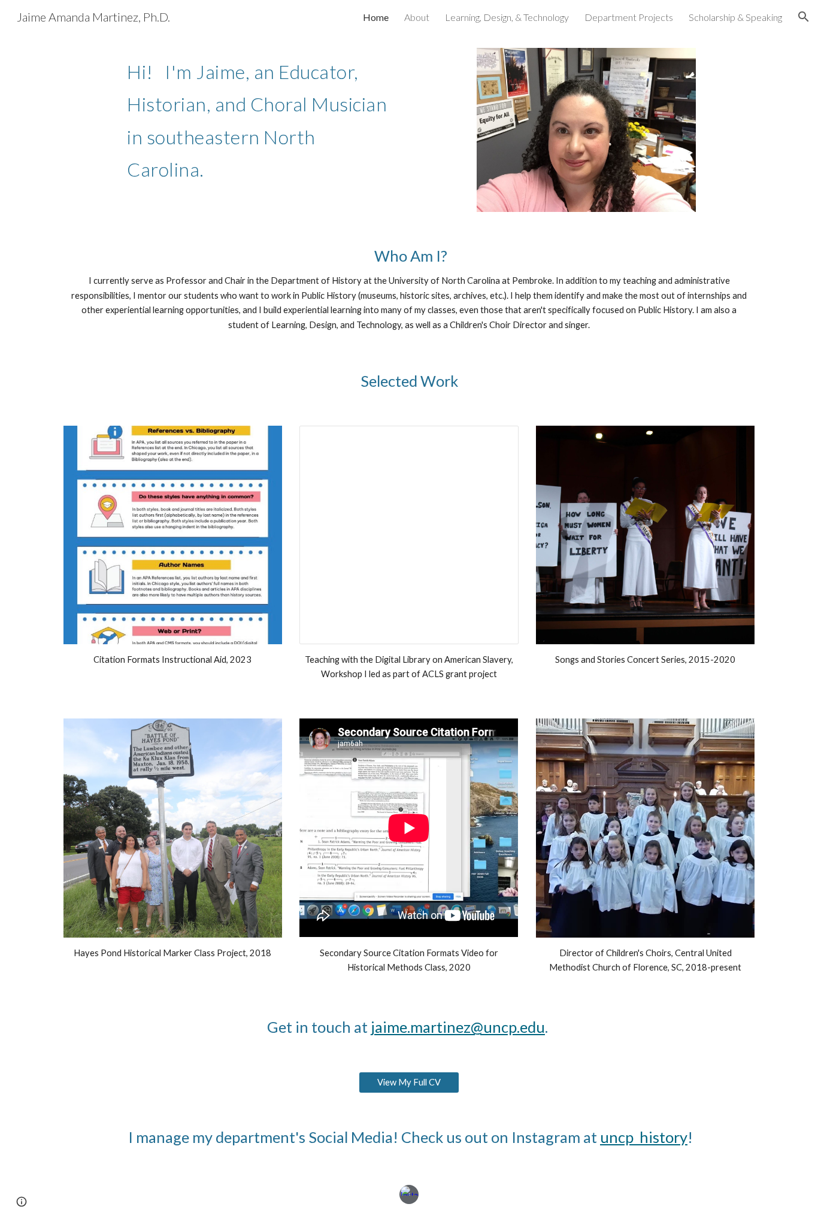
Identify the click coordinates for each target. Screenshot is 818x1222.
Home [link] (376, 17)
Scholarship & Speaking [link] (735, 17)
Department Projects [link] (628, 17)
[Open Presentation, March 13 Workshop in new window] (495, 441)
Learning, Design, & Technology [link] (507, 17)
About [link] (416, 17)
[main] (261, 118)
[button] (803, 16)
